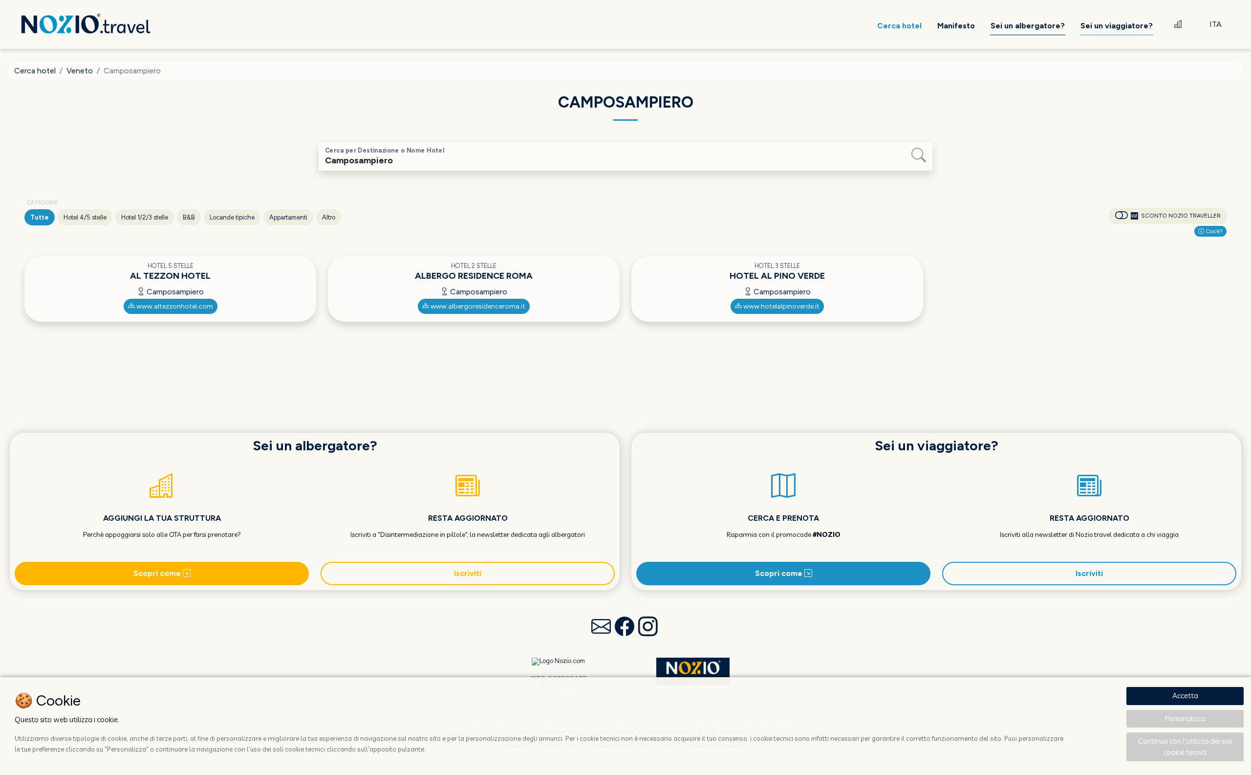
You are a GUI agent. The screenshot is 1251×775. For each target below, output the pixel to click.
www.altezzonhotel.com (174, 306)
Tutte (39, 217)
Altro (328, 217)
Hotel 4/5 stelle (85, 217)
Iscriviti (467, 573)
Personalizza (1185, 718)
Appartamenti (288, 217)
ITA (1215, 24)
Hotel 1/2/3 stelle (144, 217)
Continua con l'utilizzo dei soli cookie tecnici (1185, 746)
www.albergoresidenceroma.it (477, 306)
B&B (189, 217)
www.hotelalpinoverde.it (781, 306)
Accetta (1185, 695)
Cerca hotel (35, 70)
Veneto (79, 70)
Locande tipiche (232, 217)
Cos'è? (1213, 231)
